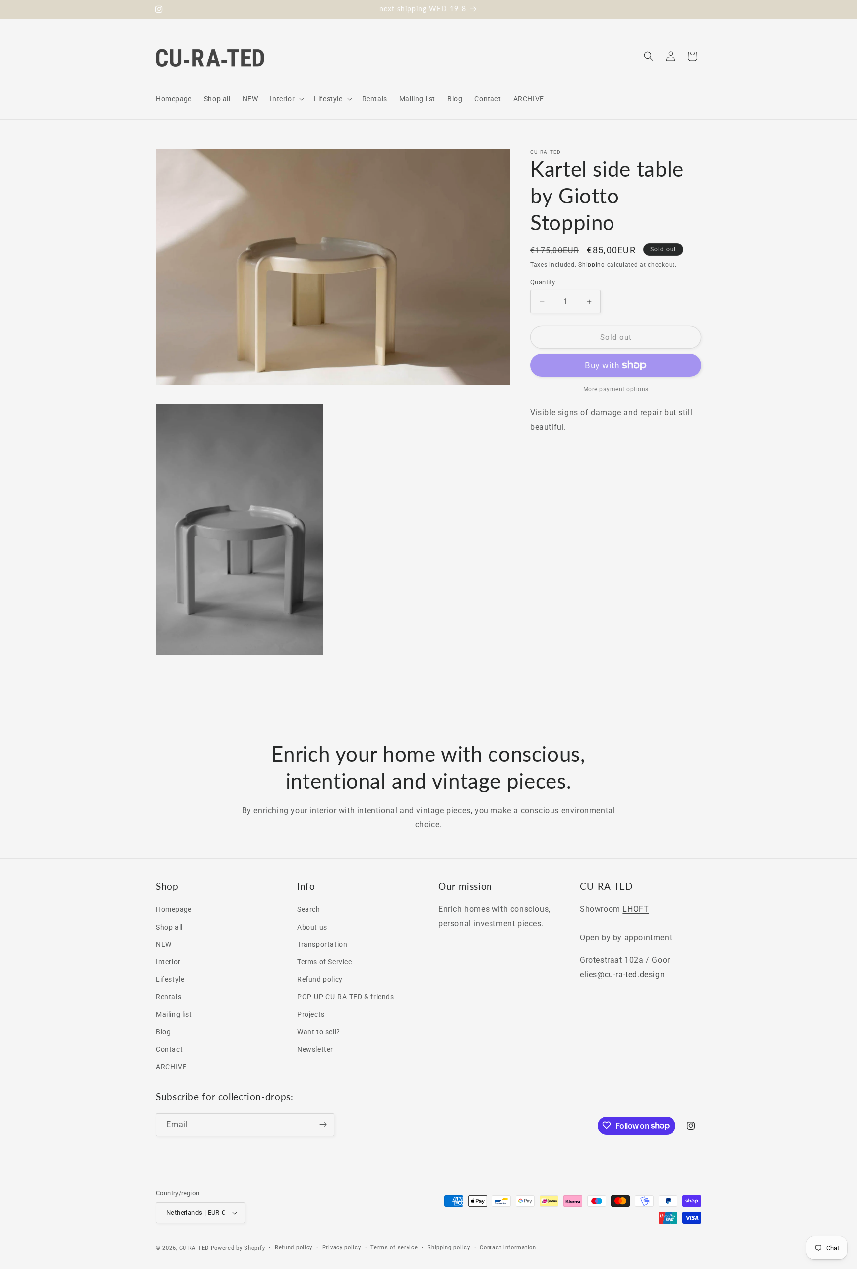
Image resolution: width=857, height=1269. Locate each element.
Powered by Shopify (238, 1248)
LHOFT (635, 909)
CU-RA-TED (194, 1248)
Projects (311, 1014)
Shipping (591, 264)
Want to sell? (318, 1032)
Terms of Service (324, 962)
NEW (164, 944)
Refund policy (320, 979)
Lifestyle (170, 979)
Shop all (169, 927)
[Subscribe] (323, 1124)
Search (308, 910)
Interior (168, 962)
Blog (163, 1032)
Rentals (168, 997)
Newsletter (315, 1049)
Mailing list (174, 1014)
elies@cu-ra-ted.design (622, 974)
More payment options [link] (616, 389)
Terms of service (394, 1247)
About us (312, 927)
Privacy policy (341, 1247)
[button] (286, 98)
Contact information (508, 1247)
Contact (169, 1049)
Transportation (322, 944)
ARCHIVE (171, 1066)
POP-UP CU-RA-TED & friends (345, 997)
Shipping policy (449, 1247)
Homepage (174, 910)
